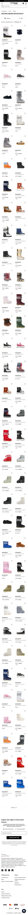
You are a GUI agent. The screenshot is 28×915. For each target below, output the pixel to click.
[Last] (26, 807)
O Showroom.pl (4, 877)
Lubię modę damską (9, 829)
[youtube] (9, 870)
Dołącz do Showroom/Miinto (7, 881)
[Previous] (4, 807)
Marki (2, 879)
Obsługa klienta (18, 884)
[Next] (24, 807)
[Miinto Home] (14, 3)
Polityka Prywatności (5, 893)
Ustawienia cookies (5, 897)
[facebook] (12, 870)
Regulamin (17, 882)
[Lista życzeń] (23, 3)
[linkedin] (6, 870)
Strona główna (4, 11)
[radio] (3, 829)
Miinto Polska (6, 855)
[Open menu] (2, 3)
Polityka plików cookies (6, 895)
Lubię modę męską (21, 829)
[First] (2, 807)
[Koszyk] (25, 3)
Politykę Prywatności (21, 842)
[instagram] (2, 870)
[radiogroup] (14, 829)
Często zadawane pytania (20, 877)
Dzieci (10, 11)
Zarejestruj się (14, 837)
